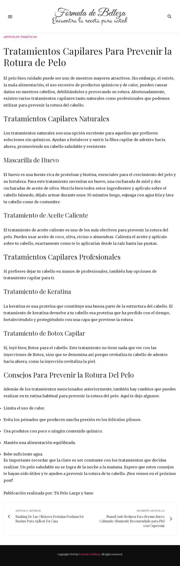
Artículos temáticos (20, 37)
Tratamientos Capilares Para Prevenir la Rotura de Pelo (88, 56)
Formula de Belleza (89, 554)
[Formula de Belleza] (90, 16)
